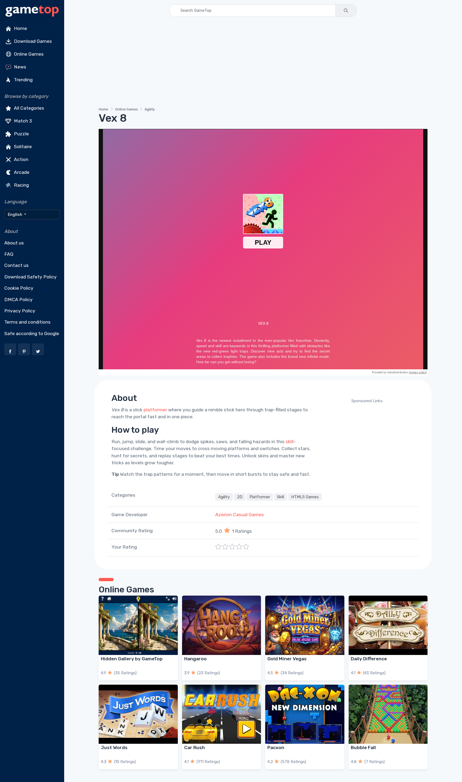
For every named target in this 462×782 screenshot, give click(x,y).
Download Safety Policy (30, 276)
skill (290, 441)
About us (14, 243)
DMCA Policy (18, 299)
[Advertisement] (259, 62)
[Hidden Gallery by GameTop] (138, 625)
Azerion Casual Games (239, 514)
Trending (23, 79)
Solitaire (22, 146)
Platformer (259, 496)
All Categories (28, 108)
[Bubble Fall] (388, 714)
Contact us (16, 265)
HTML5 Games (305, 496)
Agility (150, 109)
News (19, 67)
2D (239, 496)
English (15, 214)
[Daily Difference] (388, 625)
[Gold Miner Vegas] (304, 625)
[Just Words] (138, 714)
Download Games (32, 41)
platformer (155, 409)
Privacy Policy (19, 310)
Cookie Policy (18, 288)
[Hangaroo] (221, 625)
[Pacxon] (304, 714)
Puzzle (21, 133)
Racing (21, 185)
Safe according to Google (31, 333)
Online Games (28, 54)
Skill (280, 496)
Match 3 (22, 121)
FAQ (8, 254)
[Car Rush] (221, 714)
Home (20, 28)
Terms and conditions (27, 322)
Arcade (21, 172)
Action (20, 159)
